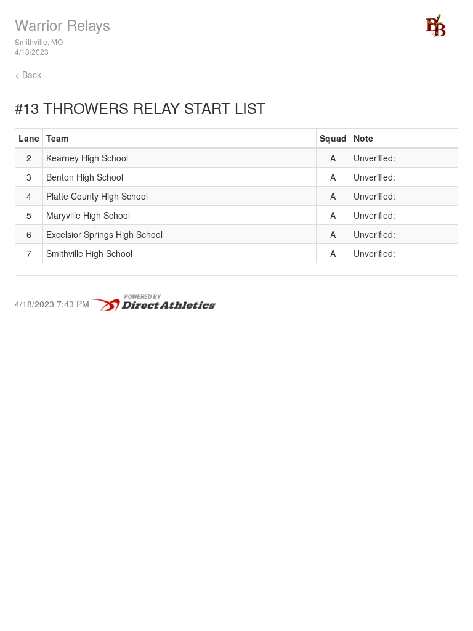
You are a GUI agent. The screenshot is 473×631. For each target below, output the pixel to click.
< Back (28, 74)
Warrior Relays (62, 24)
